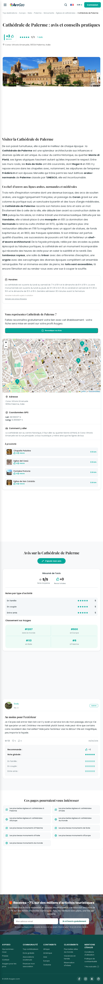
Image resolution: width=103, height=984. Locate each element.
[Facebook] (79, 978)
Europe (22, 13)
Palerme (38, 13)
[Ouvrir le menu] (5, 5)
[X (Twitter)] (92, 978)
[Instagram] (85, 978)
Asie (45, 957)
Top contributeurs (30, 949)
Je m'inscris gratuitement (74, 921)
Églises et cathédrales (65, 13)
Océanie (47, 964)
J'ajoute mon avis (53, 561)
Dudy (16, 703)
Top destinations (10, 13)
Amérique (47, 953)
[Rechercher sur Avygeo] (65, 5)
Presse (5, 956)
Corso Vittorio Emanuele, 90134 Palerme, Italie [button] (28, 44)
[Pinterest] (98, 978)
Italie (30, 13)
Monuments (49, 13)
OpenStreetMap (94, 391)
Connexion (92, 4)
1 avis (40, 37)
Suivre (93, 706)
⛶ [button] (6, 352)
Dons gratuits (28, 953)
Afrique (46, 949)
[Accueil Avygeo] (17, 5)
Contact (5, 959)
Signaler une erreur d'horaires (16, 299)
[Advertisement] (51, 108)
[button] (43, 362)
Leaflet (83, 391)
